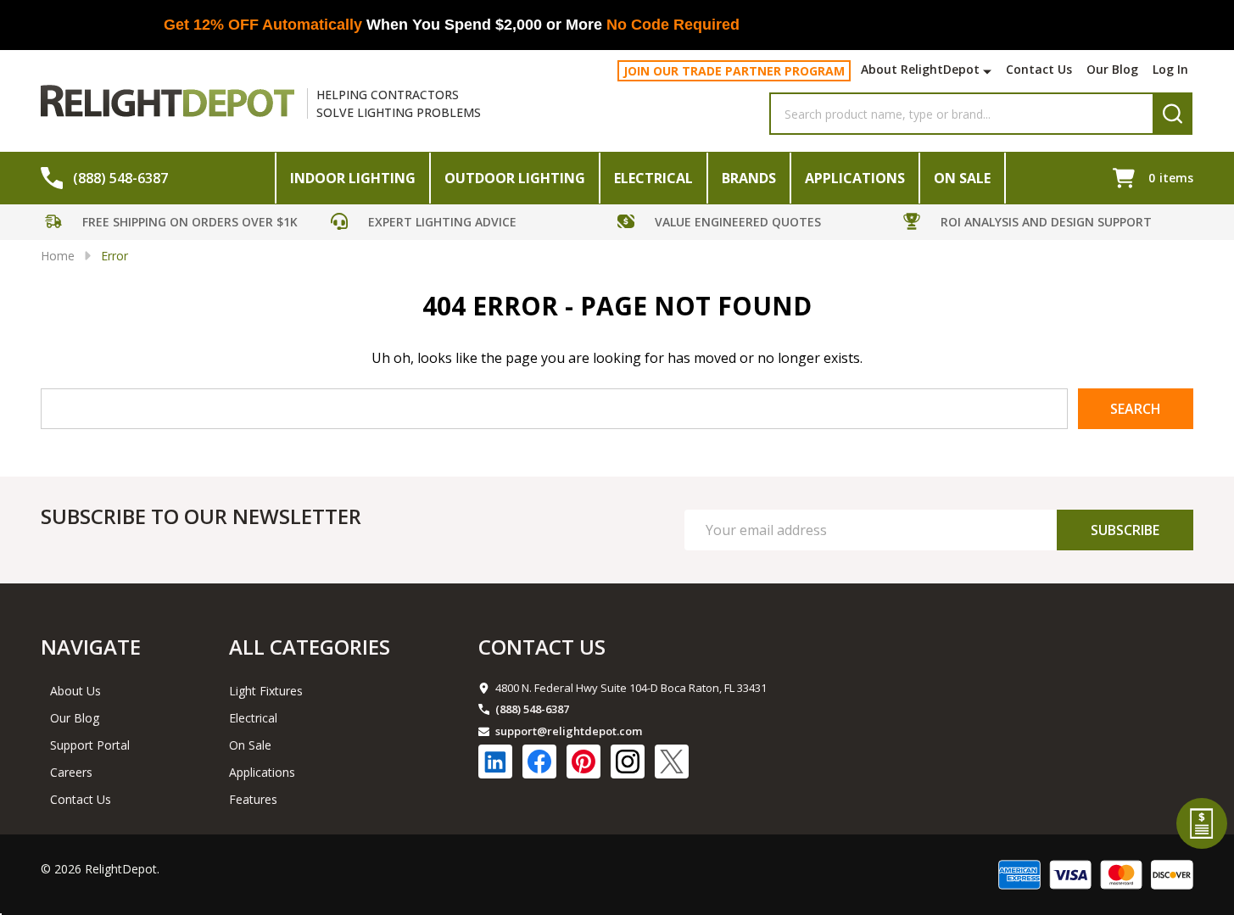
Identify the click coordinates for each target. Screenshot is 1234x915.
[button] (184, 224)
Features (253, 799)
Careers (71, 772)
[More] (989, 71)
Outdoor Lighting (514, 178)
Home (58, 256)
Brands (749, 178)
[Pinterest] (583, 761)
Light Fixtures (266, 691)
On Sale (962, 178)
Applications (855, 178)
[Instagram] (628, 761)
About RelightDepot (920, 69)
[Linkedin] (495, 761)
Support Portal (90, 745)
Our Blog (1112, 69)
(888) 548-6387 (532, 709)
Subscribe (1125, 530)
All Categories (309, 647)
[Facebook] (539, 761)
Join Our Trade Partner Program (734, 71)
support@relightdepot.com (568, 731)
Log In (1170, 69)
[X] (672, 761)
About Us (75, 691)
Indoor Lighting (353, 178)
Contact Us (1039, 69)
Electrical (653, 178)
